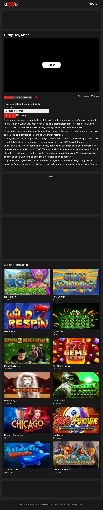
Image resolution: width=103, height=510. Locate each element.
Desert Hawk (59, 400)
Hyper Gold (58, 331)
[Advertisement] (51, 19)
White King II (10, 400)
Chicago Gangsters (13, 435)
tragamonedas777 (23, 97)
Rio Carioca (10, 296)
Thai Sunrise (59, 296)
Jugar (51, 64)
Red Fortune (59, 435)
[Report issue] (36, 97)
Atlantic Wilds (11, 469)
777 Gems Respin (62, 366)
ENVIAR (10, 115)
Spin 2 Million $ (12, 366)
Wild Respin (10, 331)
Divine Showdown (62, 469)
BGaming (9, 97)
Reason (8, 107)
